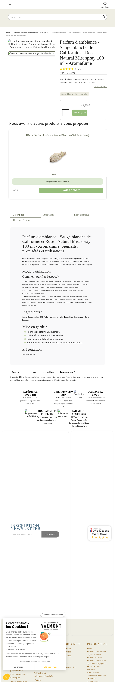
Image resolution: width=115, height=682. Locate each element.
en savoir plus (100, 86)
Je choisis (18, 667)
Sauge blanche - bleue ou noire (74, 94)
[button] (6, 677)
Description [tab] (18, 214)
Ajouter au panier (80, 113)
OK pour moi (50, 667)
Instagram (84, 542)
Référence (65, 72)
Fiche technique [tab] (81, 214)
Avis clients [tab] (48, 214)
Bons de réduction (68, 667)
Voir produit (71, 190)
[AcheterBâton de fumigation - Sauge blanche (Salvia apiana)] (57, 157)
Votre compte (70, 644)
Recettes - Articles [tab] (21, 220)
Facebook (77, 542)
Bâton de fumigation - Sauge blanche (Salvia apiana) (57, 135)
